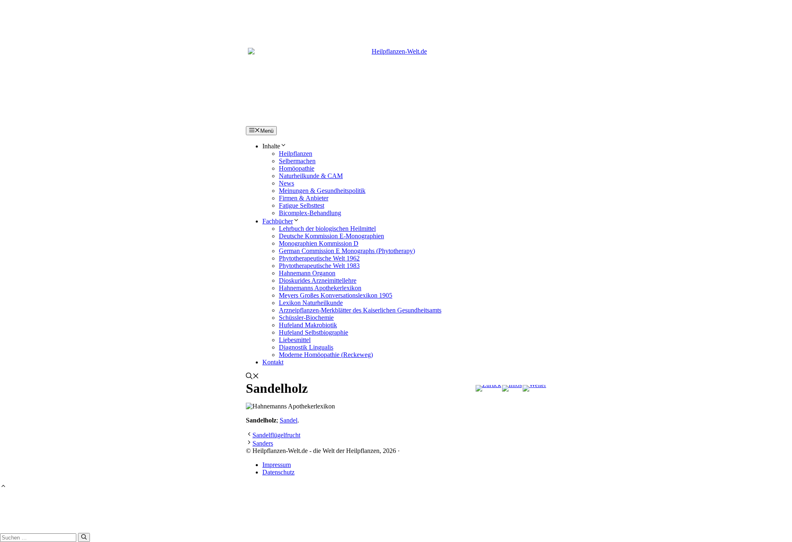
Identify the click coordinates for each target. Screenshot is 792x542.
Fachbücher (277, 221)
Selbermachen (297, 160)
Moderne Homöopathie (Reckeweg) (326, 354)
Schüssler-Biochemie (306, 317)
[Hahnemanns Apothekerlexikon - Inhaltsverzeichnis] (512, 388)
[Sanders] (534, 388)
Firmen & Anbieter (303, 198)
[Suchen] (84, 537)
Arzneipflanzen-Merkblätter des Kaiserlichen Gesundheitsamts (360, 310)
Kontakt (272, 362)
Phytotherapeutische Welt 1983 (319, 265)
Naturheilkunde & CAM (311, 175)
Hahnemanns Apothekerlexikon (320, 287)
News (286, 183)
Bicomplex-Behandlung (310, 212)
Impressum (276, 464)
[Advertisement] (396, 18)
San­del (288, 420)
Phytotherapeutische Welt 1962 (319, 258)
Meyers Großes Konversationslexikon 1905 (335, 295)
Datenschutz (278, 472)
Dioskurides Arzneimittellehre (317, 280)
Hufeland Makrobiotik (308, 324)
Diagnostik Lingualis (306, 347)
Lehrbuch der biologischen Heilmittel (327, 228)
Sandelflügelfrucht (276, 435)
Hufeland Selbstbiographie (313, 332)
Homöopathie (296, 168)
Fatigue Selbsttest (301, 205)
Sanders (262, 443)
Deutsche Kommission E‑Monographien (331, 235)
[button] (252, 376)
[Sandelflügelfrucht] (488, 388)
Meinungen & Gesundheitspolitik (322, 190)
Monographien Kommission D (318, 243)
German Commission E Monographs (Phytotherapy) (347, 250)
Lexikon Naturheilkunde (311, 302)
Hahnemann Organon (307, 273)
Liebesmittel (295, 339)
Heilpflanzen (295, 153)
